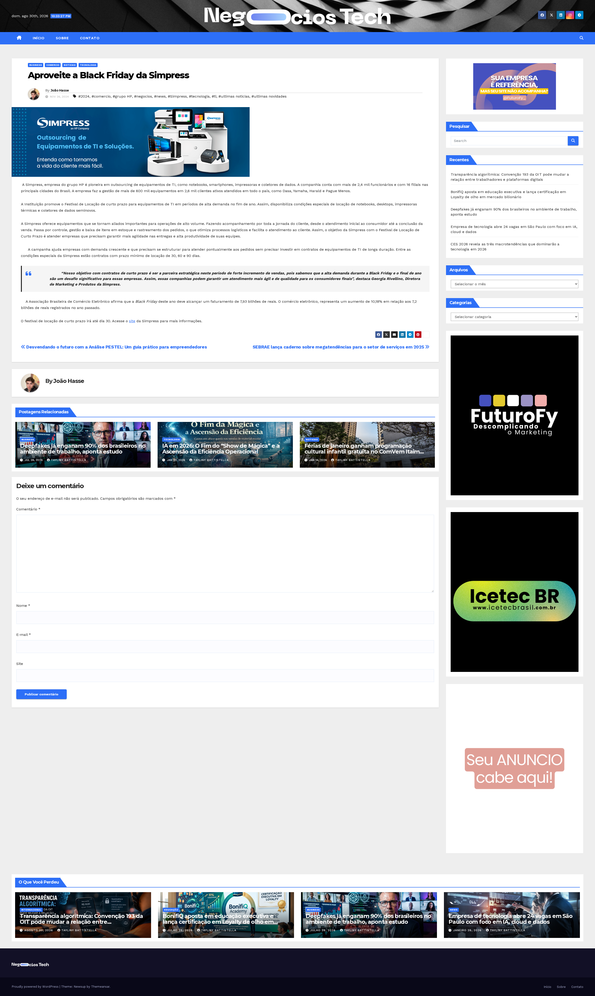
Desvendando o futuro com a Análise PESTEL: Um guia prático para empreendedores (116, 347)
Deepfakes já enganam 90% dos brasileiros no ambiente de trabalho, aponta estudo (82, 448)
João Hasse (60, 90)
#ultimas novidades (269, 96)
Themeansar (100, 986)
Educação (171, 909)
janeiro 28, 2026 (468, 930)
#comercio (101, 96)
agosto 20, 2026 (39, 930)
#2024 (83, 96)
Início (38, 38)
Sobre (62, 38)
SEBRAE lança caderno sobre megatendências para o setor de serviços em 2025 (339, 347)
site (132, 321)
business (35, 65)
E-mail (23, 634)
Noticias (70, 65)
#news (160, 96)
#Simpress (177, 96)
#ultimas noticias (233, 96)
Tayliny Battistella (68, 460)
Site (19, 663)
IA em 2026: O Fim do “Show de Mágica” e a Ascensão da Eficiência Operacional (221, 448)
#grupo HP (122, 96)
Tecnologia (88, 65)
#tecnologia (199, 96)
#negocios (143, 96)
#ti (214, 96)
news (453, 909)
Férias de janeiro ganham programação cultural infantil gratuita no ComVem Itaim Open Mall (362, 451)
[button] (581, 38)
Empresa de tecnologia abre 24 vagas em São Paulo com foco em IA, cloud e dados (510, 919)
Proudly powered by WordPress (36, 986)
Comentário (28, 509)
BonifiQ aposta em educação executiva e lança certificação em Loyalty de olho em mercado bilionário (218, 922)
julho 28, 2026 (180, 930)
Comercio (52, 65)
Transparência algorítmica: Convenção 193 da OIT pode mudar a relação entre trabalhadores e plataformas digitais (81, 922)
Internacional (31, 909)
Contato (89, 38)
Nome (23, 605)
